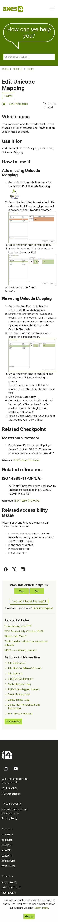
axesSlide (7, 839)
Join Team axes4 (11, 887)
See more (14, 721)
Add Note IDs (15, 673)
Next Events (9, 892)
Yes (21, 591)
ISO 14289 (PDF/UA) (27, 500)
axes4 (5, 68)
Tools (30, 68)
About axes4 (9, 882)
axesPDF (18, 68)
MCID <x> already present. (21, 650)
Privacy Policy (9, 818)
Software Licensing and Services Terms (15, 811)
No (37, 591)
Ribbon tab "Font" (15, 636)
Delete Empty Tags (18, 699)
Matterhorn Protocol (26, 460)
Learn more (41, 907)
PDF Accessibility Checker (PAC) (24, 631)
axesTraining (9, 866)
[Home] (13, 9)
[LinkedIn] (22, 569)
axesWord (7, 834)
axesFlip (6, 850)
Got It (29, 916)
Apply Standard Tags (19, 684)
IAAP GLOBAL (10, 788)
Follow (8, 96)
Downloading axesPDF (18, 626)
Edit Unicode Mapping (20, 713)
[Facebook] (5, 569)
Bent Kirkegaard (18, 103)
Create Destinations (19, 694)
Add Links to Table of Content (25, 668)
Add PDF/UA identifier (20, 678)
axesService (8, 860)
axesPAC (7, 855)
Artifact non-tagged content (23, 689)
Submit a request (43, 608)
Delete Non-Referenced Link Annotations (24, 706)
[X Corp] (14, 569)
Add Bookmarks (16, 663)
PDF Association (11, 793)
